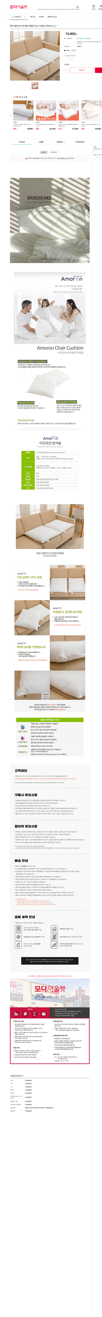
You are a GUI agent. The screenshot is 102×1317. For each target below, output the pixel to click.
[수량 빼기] (66, 59)
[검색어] (58, 7)
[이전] (11, 116)
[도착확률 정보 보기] (87, 39)
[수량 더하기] (72, 59)
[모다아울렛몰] (18, 7)
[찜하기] (66, 70)
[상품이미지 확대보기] (58, 78)
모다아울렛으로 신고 (63, 158)
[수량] (69, 59)
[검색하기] (77, 7)
